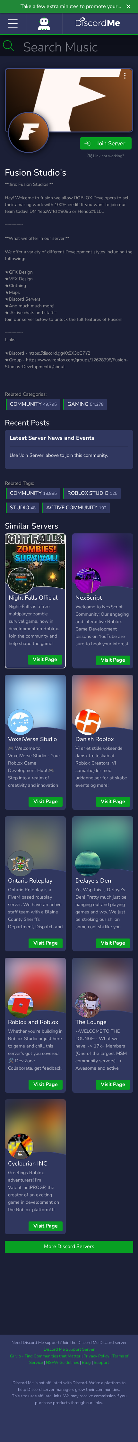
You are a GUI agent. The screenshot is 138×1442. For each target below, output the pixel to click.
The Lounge (91, 1022)
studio (23, 507)
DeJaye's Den (93, 880)
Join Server (111, 143)
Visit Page (45, 659)
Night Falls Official (33, 598)
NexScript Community (90, 602)
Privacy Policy (96, 1356)
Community (33, 404)
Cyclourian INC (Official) (27, 1168)
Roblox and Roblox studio (33, 1026)
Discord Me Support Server (69, 1349)
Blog (86, 1362)
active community (76, 507)
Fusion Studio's (35, 173)
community (33, 493)
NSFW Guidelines (62, 1362)
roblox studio (92, 493)
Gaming (85, 404)
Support (101, 1362)
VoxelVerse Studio (32, 739)
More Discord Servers (69, 1246)
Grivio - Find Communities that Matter (45, 1356)
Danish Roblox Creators (94, 743)
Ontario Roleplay (30, 880)
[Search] (8, 46)
